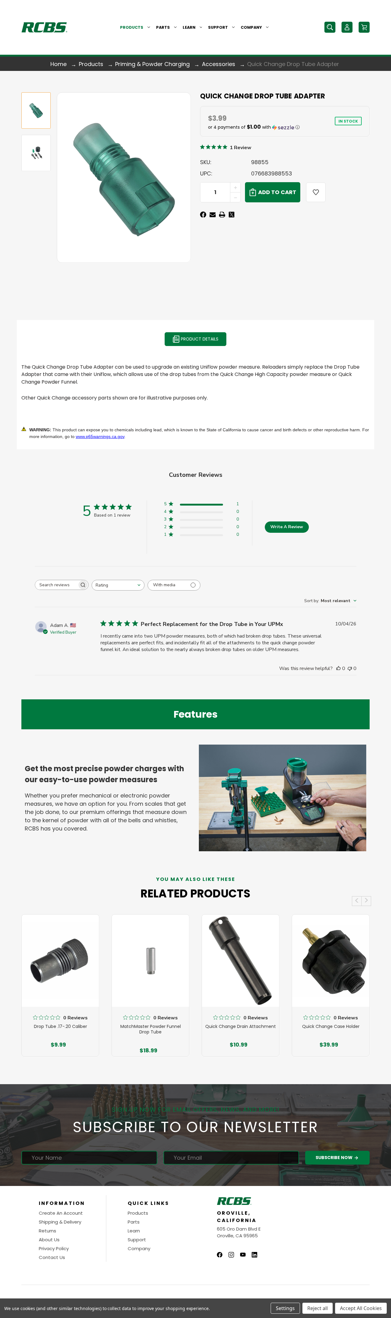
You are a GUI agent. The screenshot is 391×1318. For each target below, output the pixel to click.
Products (131, 27)
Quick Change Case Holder (331, 1026)
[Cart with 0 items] (364, 27)
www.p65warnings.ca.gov (100, 436)
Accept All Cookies (361, 1308)
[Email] (213, 214)
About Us (49, 1239)
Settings (285, 1308)
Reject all (317, 1308)
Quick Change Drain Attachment (240, 1026)
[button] (254, 127)
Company (251, 27)
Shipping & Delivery (60, 1222)
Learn (189, 27)
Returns (47, 1231)
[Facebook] (203, 214)
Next (366, 901)
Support (218, 27)
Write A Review (286, 527)
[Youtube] (243, 1254)
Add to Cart (58, 1046)
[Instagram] (231, 1254)
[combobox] (118, 585)
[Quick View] (60, 984)
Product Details (199, 339)
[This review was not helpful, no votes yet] (350, 668)
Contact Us (52, 1257)
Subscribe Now (334, 1157)
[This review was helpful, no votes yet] (338, 668)
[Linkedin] (254, 1254)
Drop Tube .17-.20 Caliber (60, 1026)
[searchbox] (56, 585)
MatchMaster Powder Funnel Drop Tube (150, 1029)
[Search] (329, 27)
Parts (163, 27)
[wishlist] (316, 192)
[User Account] (347, 27)
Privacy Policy (54, 1248)
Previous (357, 901)
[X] (231, 214)
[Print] (222, 214)
